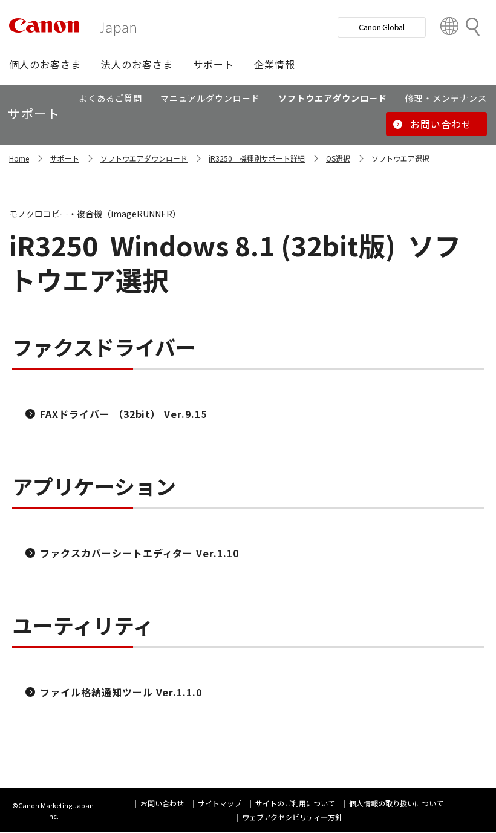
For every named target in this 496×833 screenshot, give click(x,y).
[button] (45, 64)
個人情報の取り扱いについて (396, 803)
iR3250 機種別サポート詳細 (257, 158)
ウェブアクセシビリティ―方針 (292, 817)
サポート (64, 158)
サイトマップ (219, 803)
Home (19, 158)
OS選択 (338, 158)
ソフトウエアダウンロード (144, 158)
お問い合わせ (162, 803)
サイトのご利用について (295, 803)
